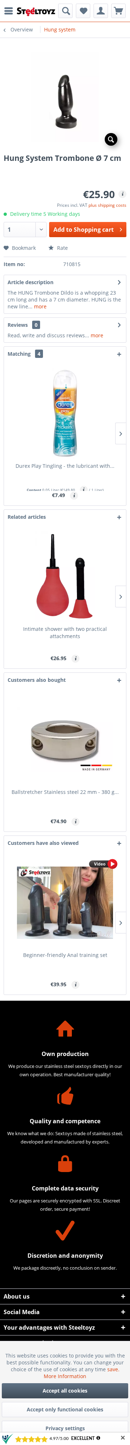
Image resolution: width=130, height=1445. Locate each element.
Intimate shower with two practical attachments (65, 632)
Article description (30, 282)
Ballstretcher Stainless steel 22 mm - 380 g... (65, 791)
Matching (24, 353)
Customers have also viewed (43, 842)
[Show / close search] (65, 11)
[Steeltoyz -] (36, 11)
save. (113, 1369)
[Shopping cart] (118, 11)
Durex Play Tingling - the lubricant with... (65, 465)
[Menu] (10, 11)
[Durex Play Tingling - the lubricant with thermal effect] (65, 413)
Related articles (27, 516)
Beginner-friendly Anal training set (65, 955)
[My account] (101, 11)
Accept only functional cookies (65, 1409)
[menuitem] (10, 11)
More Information (65, 1376)
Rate (62, 247)
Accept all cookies (65, 1390)
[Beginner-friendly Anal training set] (65, 903)
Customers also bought (37, 679)
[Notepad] (83, 11)
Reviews (18, 324)
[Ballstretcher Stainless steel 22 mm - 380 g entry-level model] (65, 739)
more (39, 306)
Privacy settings (65, 1428)
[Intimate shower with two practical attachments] (65, 576)
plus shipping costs (107, 205)
